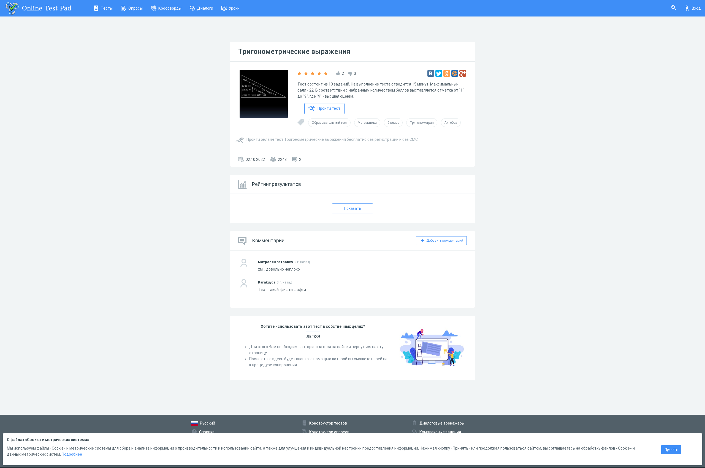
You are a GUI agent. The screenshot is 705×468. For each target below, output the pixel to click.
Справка (207, 432)
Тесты (107, 8)
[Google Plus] (462, 73)
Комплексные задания (440, 432)
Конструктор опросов (329, 432)
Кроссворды (169, 8)
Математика (367, 123)
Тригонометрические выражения (294, 52)
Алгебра (450, 123)
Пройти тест (329, 108)
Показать (352, 208)
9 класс (393, 123)
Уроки (234, 8)
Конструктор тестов (328, 423)
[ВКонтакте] (430, 73)
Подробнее (72, 454)
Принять (671, 450)
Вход (696, 8)
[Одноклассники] (446, 73)
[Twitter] (438, 73)
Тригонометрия (422, 123)
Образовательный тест (329, 123)
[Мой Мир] (454, 73)
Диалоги (205, 8)
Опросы (135, 8)
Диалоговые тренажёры (442, 423)
